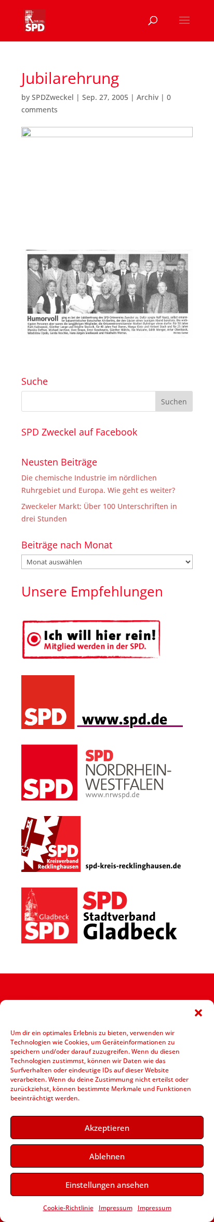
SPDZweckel (53, 97)
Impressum (115, 1207)
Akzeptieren (107, 1128)
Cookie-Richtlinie (68, 1207)
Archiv (147, 97)
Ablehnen (107, 1156)
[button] (198, 1013)
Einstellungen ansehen (107, 1185)
